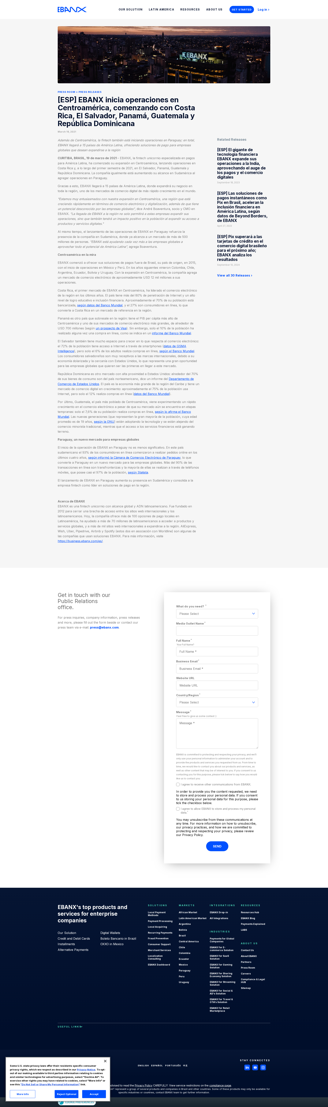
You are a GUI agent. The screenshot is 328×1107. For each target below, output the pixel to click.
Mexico (183, 964)
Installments (66, 944)
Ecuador (184, 959)
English (143, 1065)
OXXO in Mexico (112, 944)
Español (157, 1065)
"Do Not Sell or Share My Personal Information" (50, 1084)
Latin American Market (192, 918)
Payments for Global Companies (222, 940)
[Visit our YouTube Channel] (255, 1067)
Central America (189, 941)
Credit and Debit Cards (74, 938)
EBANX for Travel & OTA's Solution (221, 1001)
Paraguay (184, 970)
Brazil (182, 935)
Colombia (184, 953)
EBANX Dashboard (159, 964)
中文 (185, 1065)
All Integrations (219, 918)
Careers (246, 973)
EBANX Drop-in (219, 912)
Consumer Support (159, 944)
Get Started (242, 9)
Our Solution (67, 933)
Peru (181, 976)
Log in (262, 9)
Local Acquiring (157, 926)
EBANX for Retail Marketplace (220, 1009)
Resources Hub (250, 912)
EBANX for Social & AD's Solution (221, 992)
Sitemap (246, 988)
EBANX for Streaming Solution (222, 983)
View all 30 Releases (233, 275)
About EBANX (249, 956)
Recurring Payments (160, 932)
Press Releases (90, 92)
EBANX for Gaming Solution (221, 966)
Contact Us (247, 950)
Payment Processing (160, 921)
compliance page (220, 1085)
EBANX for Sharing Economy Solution (221, 975)
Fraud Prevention (158, 938)
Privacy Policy (143, 1085)
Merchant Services (159, 950)
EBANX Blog (248, 918)
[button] (105, 1061)
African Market (188, 912)
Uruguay (184, 982)
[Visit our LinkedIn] (247, 1067)
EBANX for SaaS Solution (219, 957)
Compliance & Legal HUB (253, 981)
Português (173, 1065)
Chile (182, 947)
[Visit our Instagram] (263, 1067)
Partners (246, 962)
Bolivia (183, 929)
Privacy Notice (86, 1069)
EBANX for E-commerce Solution (221, 949)
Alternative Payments (73, 950)
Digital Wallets (110, 933)
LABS (244, 929)
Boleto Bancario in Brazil (118, 938)
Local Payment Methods (157, 914)
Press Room (66, 92)
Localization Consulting (155, 957)
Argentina (185, 924)
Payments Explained (253, 924)
